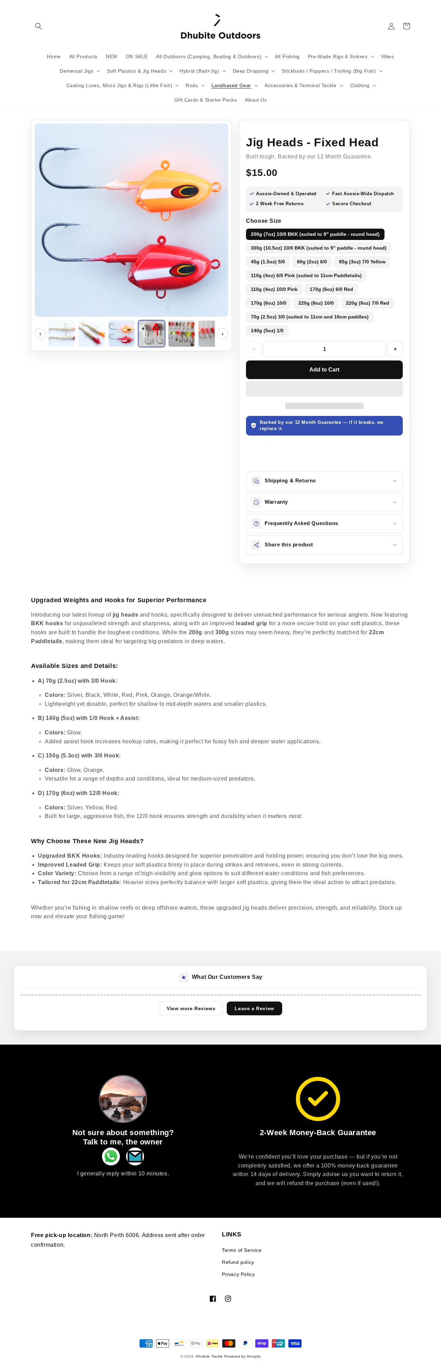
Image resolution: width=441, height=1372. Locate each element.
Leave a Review (254, 1008)
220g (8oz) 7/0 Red (367, 303)
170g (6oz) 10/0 (268, 303)
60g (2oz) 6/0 (312, 261)
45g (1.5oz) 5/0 (268, 261)
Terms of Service (242, 1250)
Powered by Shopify (242, 1356)
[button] (38, 26)
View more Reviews (191, 1008)
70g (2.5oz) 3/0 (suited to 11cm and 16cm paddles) (310, 317)
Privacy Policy (238, 1274)
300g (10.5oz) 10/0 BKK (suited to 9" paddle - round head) (319, 248)
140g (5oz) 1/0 (267, 330)
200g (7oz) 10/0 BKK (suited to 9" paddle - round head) (315, 234)
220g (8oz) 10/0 (316, 303)
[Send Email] (135, 1158)
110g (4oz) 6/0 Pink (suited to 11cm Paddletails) (306, 275)
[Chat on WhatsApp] (111, 1158)
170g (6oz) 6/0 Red (331, 289)
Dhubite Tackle (210, 1356)
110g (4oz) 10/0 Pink (274, 289)
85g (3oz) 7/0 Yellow (362, 261)
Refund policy (238, 1262)
